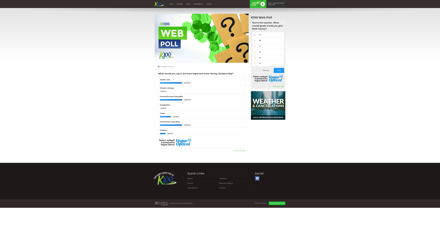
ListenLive (256, 4)
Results (266, 70)
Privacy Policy (261, 203)
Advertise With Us (277, 203)
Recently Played (225, 183)
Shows (171, 4)
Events (188, 4)
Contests (180, 4)
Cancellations (198, 4)
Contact (209, 4)
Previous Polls (239, 151)
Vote (279, 70)
